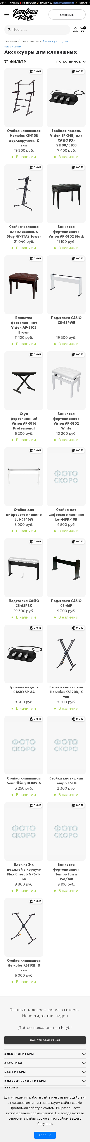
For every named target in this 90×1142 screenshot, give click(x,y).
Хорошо (45, 1135)
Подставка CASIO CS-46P (66, 603)
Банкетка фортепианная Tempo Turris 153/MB (66, 871)
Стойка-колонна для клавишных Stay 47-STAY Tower (24, 231)
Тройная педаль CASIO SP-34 (23, 689)
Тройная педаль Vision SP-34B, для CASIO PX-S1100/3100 (66, 138)
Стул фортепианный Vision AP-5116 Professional (23, 421)
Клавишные (30, 41)
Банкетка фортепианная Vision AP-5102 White (66, 421)
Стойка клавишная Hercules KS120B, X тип (66, 692)
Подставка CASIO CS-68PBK (24, 603)
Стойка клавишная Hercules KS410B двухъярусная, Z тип (24, 138)
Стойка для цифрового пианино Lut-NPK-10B (66, 514)
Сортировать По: (68, 61)
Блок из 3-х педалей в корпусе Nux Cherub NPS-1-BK (24, 871)
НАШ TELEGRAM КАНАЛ (45, 1040)
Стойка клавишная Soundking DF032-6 (24, 780)
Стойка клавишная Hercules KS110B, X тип (24, 965)
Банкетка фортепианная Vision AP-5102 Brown (24, 325)
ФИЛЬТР (18, 62)
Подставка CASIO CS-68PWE (66, 320)
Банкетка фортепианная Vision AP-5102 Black (66, 231)
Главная (10, 41)
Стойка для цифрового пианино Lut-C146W (24, 514)
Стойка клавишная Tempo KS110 (66, 780)
